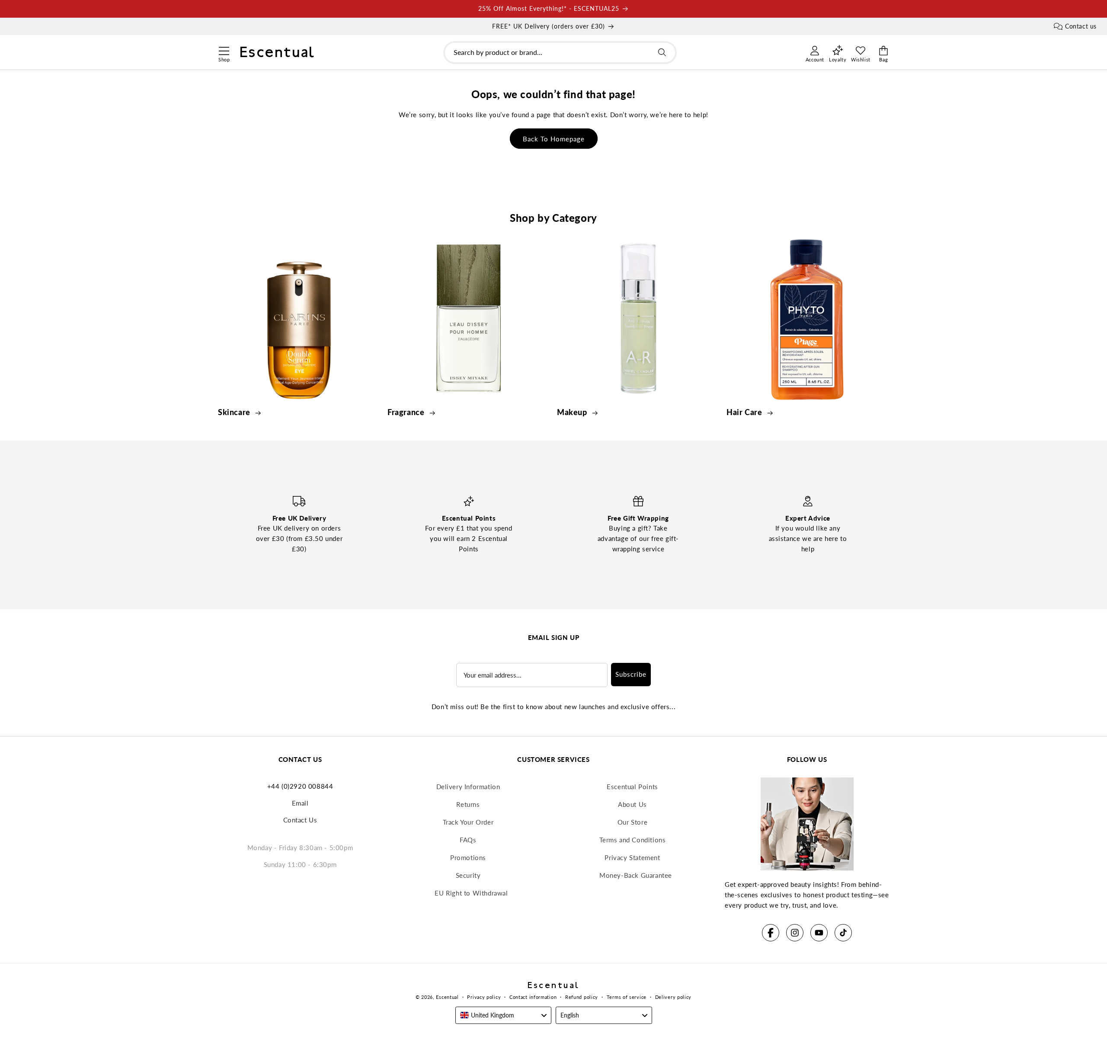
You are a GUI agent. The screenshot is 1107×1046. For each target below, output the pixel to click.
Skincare (235, 412)
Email (300, 803)
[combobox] (560, 52)
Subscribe (630, 674)
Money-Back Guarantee (635, 875)
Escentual (447, 997)
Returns (468, 804)
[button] (223, 49)
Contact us (1081, 26)
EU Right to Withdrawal (471, 893)
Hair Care (745, 412)
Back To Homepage (554, 139)
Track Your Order (468, 822)
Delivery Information (468, 786)
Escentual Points (632, 786)
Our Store (632, 822)
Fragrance (406, 412)
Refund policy (581, 997)
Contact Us (300, 820)
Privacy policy (484, 997)
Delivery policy (673, 997)
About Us (632, 804)
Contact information (533, 997)
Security (468, 875)
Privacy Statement (632, 857)
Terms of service (626, 997)
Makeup (573, 412)
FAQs (468, 840)
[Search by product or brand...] (662, 52)
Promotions (468, 857)
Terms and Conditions (632, 840)
